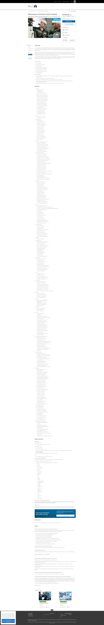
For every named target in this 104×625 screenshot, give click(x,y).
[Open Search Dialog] (75, 1)
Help (61, 616)
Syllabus (37, 86)
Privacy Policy (7, 618)
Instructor (29, 50)
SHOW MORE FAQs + (38, 585)
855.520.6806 (30, 58)
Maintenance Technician (44, 603)
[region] (8, 618)
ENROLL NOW (69, 21)
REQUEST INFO (72, 40)
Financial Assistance (63, 615)
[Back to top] (52, 613)
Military (62, 614)
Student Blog (69, 614)
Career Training (47, 614)
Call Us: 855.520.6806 (72, 11)
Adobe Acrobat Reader (39, 451)
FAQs (29, 52)
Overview (29, 45)
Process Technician (63, 603)
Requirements (30, 48)
